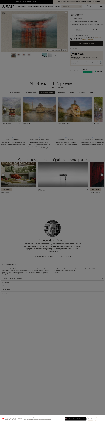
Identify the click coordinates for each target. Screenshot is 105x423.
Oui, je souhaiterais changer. (77, 418)
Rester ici (90, 418)
